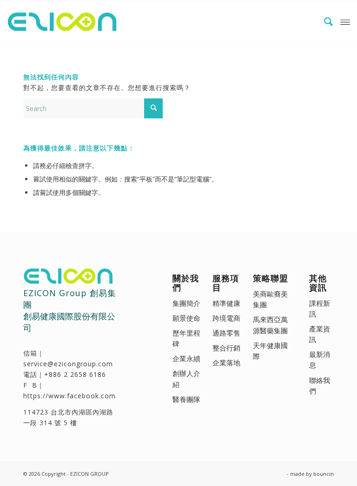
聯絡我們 (319, 385)
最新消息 (319, 359)
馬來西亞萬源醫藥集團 (270, 325)
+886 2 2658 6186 (75, 374)
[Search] (324, 21)
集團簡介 (186, 303)
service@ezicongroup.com (68, 363)
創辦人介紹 (186, 379)
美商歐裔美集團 (270, 299)
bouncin (323, 473)
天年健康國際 (270, 351)
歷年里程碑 (186, 338)
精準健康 (226, 303)
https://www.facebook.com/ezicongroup (92, 395)
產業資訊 (319, 334)
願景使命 (186, 318)
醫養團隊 (186, 399)
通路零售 (226, 332)
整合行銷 (226, 347)
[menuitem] (324, 21)
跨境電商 (226, 318)
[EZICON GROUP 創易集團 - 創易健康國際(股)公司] (64, 21)
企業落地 (226, 362)
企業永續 (186, 358)
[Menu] (345, 21)
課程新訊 (319, 308)
